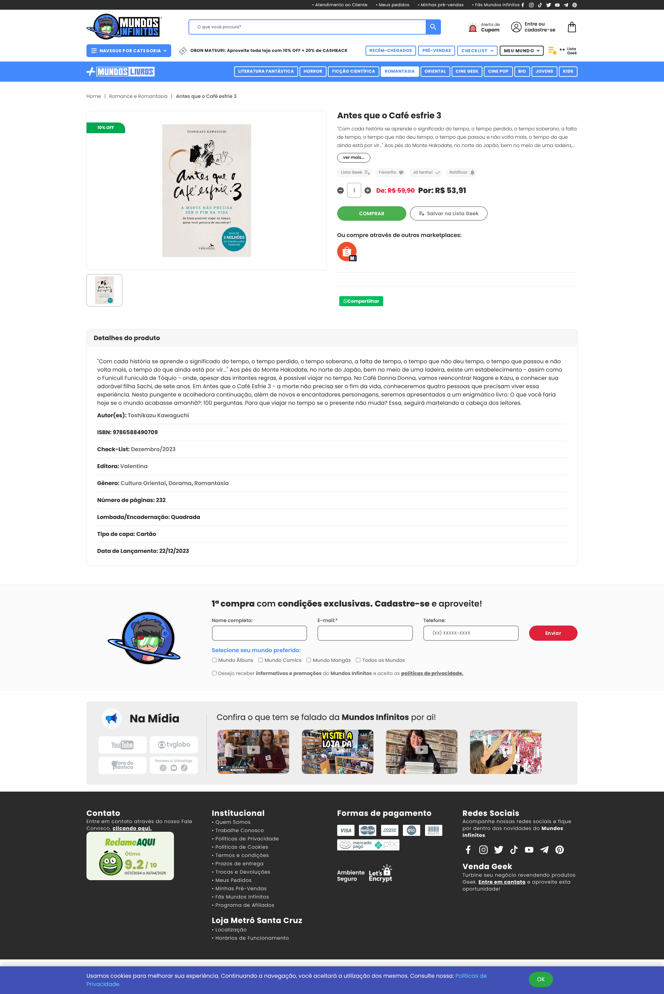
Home (93, 96)
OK (541, 979)
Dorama (180, 483)
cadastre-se (540, 29)
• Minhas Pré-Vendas (239, 888)
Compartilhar (363, 301)
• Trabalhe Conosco (238, 830)
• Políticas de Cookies (240, 846)
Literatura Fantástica (266, 71)
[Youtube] (557, 5)
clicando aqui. (132, 828)
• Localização (229, 929)
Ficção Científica (353, 71)
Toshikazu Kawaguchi (158, 415)
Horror (313, 71)
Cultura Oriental (143, 483)
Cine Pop (498, 71)
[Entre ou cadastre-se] (516, 27)
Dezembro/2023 (153, 449)
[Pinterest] (575, 5)
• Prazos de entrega (238, 863)
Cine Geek (467, 71)
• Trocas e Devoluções (241, 871)
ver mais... (354, 158)
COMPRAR (372, 213)
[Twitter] (549, 5)
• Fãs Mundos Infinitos (496, 5)
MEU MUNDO (519, 51)
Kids (568, 71)
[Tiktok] (513, 849)
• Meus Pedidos (232, 880)
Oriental (435, 71)
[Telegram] (566, 5)
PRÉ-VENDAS (436, 51)
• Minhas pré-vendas (441, 5)
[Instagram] (531, 5)
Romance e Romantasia (138, 96)
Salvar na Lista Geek (453, 213)
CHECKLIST (474, 51)
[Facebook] (523, 5)
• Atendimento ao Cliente (339, 5)
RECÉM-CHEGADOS (391, 51)
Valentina (134, 466)
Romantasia (400, 71)
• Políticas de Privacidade (245, 838)
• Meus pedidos (392, 5)
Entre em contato (502, 881)
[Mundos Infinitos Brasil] (124, 26)
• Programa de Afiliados (243, 905)
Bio (522, 71)
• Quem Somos (231, 822)
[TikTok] (540, 5)
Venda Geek (488, 866)
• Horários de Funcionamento (250, 937)
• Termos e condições (240, 855)
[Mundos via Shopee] (347, 251)
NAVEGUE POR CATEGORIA (130, 51)
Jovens (544, 71)
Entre (531, 23)
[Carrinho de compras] (572, 26)
